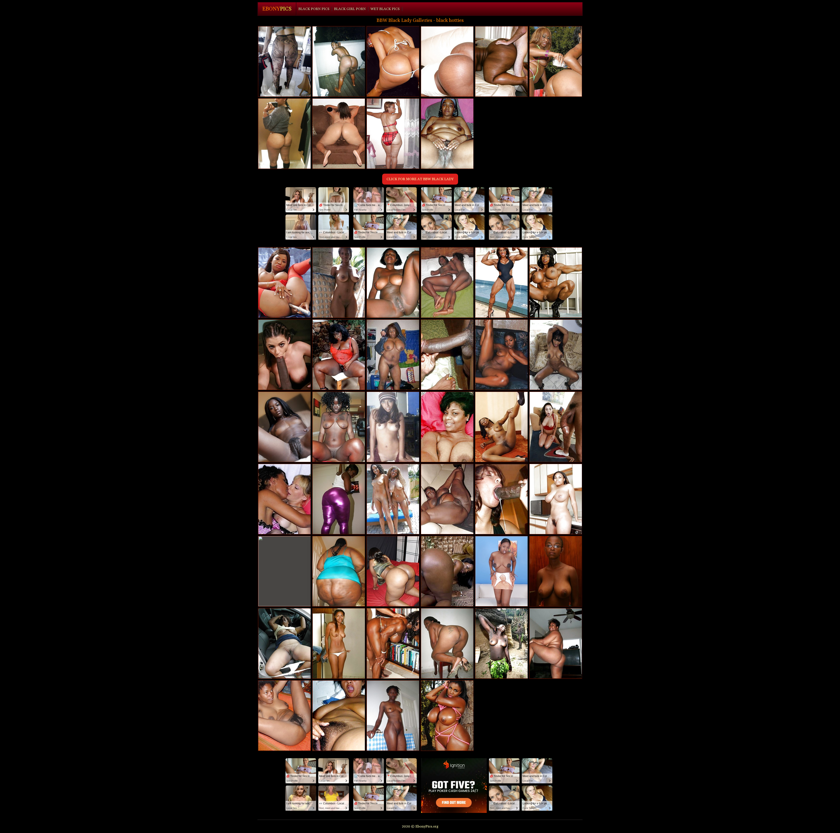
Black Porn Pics (313, 9)
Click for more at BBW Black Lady (420, 179)
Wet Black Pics (385, 9)
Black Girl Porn (350, 9)
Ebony (277, 9)
